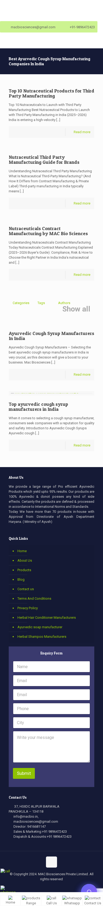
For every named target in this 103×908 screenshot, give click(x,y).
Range (31, 903)
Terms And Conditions (34, 598)
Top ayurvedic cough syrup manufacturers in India (38, 406)
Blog (21, 579)
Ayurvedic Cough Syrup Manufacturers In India (51, 335)
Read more (82, 132)
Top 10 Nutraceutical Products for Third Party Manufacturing (51, 93)
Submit (24, 773)
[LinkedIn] (55, 888)
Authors (64, 303)
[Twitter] (41, 888)
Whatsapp (72, 903)
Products (24, 570)
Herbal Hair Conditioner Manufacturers (46, 618)
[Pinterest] (62, 888)
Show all (76, 309)
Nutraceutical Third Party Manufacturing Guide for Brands (44, 159)
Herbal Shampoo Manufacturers (41, 637)
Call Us (51, 903)
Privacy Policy (27, 608)
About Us (24, 560)
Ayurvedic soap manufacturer (39, 627)
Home (22, 551)
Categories (21, 303)
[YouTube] (48, 888)
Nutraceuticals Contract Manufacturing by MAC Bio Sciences (48, 231)
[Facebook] (33, 888)
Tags (41, 303)
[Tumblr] (69, 888)
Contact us (25, 589)
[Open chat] (89, 892)
